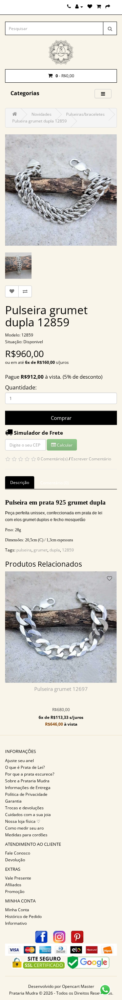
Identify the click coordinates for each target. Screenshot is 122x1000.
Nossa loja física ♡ (22, 821)
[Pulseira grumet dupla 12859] (61, 190)
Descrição (19, 482)
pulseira (24, 550)
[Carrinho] (99, 6)
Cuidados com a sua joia (28, 814)
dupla (54, 550)
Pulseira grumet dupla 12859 (39, 121)
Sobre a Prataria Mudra (27, 781)
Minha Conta (17, 910)
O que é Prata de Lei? (25, 767)
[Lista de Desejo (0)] (89, 6)
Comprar (61, 417)
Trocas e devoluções (24, 808)
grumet (40, 550)
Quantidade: (21, 387)
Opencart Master (78, 986)
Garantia (13, 801)
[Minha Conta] (79, 6)
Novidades (42, 114)
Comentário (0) (54, 483)
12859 (68, 550)
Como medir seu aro (24, 828)
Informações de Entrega (27, 787)
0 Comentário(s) (52, 459)
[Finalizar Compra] (107, 6)
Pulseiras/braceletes (85, 114)
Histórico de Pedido (23, 916)
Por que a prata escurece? (29, 774)
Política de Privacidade (26, 794)
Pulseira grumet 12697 (61, 688)
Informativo (16, 923)
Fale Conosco (17, 853)
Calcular (64, 445)
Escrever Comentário (91, 459)
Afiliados (13, 885)
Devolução (15, 860)
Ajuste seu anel (19, 760)
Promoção (14, 891)
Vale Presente (18, 878)
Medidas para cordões (26, 835)
